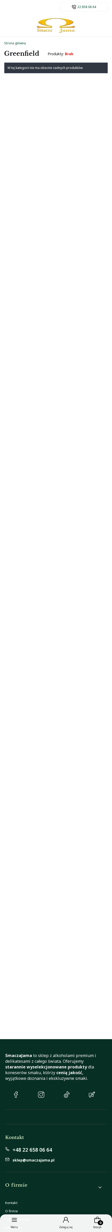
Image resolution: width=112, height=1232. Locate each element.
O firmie (11, 1211)
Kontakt (11, 1202)
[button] (54, 1187)
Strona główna (15, 43)
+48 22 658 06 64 (32, 1149)
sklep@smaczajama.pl (33, 1160)
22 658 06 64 (86, 7)
